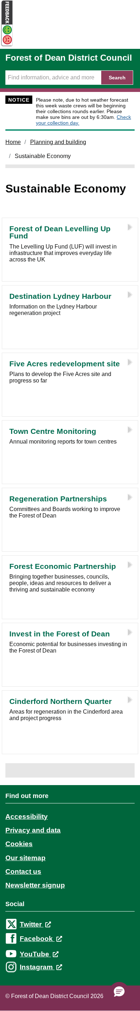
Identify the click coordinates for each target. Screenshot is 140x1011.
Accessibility (26, 816)
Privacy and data (33, 830)
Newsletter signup (35, 885)
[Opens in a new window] (6, 45)
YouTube (35, 954)
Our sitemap (25, 858)
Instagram (37, 967)
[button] (119, 992)
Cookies (19, 844)
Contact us (23, 871)
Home (13, 142)
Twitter (31, 924)
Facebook (37, 938)
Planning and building (58, 142)
